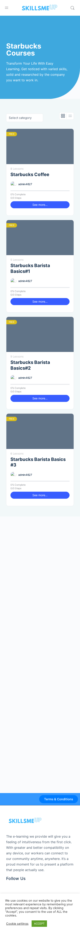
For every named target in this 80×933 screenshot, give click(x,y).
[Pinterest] (24, 885)
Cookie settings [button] (17, 924)
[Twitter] (15, 885)
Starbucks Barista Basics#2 (30, 365)
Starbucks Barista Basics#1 (30, 268)
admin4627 (25, 184)
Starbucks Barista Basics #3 (38, 462)
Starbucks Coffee (29, 174)
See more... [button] (40, 204)
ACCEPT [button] (39, 923)
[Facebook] (7, 885)
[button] (58, 799)
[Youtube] (32, 885)
